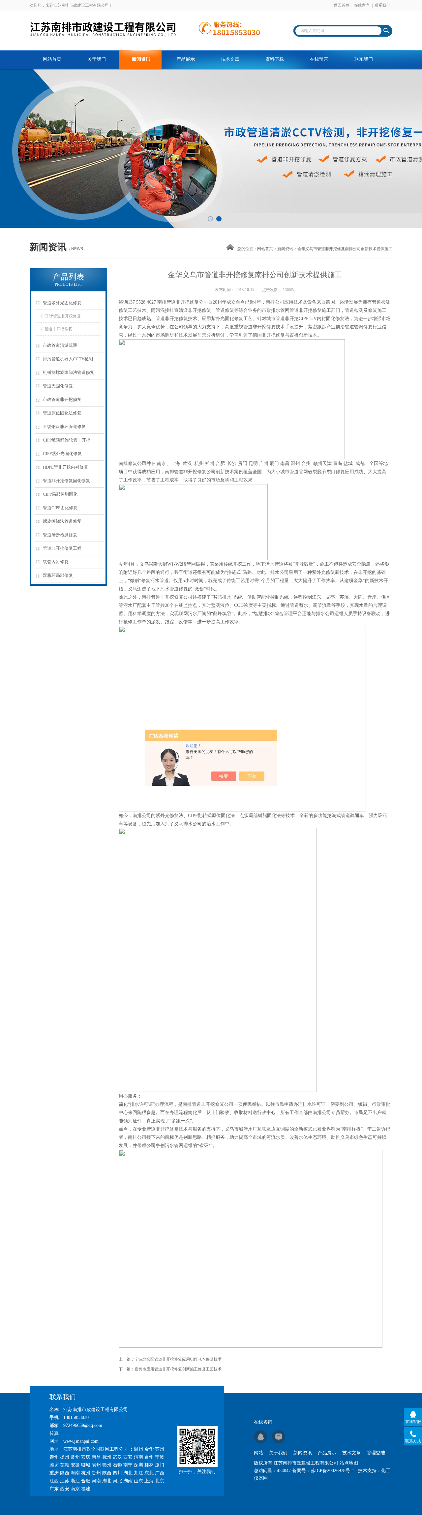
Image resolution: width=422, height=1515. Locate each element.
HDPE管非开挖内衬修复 (65, 467)
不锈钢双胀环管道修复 (64, 426)
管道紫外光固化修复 (62, 302)
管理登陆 (376, 1452)
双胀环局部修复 (58, 575)
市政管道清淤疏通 (60, 345)
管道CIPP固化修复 (60, 507)
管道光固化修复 (58, 385)
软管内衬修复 (56, 561)
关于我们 (96, 59)
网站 (258, 1452)
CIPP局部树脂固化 (60, 494)
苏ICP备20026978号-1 (332, 1470)
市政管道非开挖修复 (62, 399)
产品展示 (185, 59)
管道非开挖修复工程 (62, 548)
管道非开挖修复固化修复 (66, 480)
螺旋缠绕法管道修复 (62, 521)
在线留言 (362, 5)
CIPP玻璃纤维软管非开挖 (66, 440)
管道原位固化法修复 (62, 413)
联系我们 (382, 5)
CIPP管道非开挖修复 (63, 316)
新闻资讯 (141, 59)
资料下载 (274, 59)
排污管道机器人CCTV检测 (68, 358)
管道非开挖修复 (58, 329)
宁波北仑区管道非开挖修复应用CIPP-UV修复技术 (178, 1359)
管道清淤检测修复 (60, 534)
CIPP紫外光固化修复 (62, 453)
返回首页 (341, 5)
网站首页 (52, 59)
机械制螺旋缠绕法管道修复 (68, 372)
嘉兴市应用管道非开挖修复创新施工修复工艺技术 (178, 1369)
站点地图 (349, 1463)
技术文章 (230, 59)
